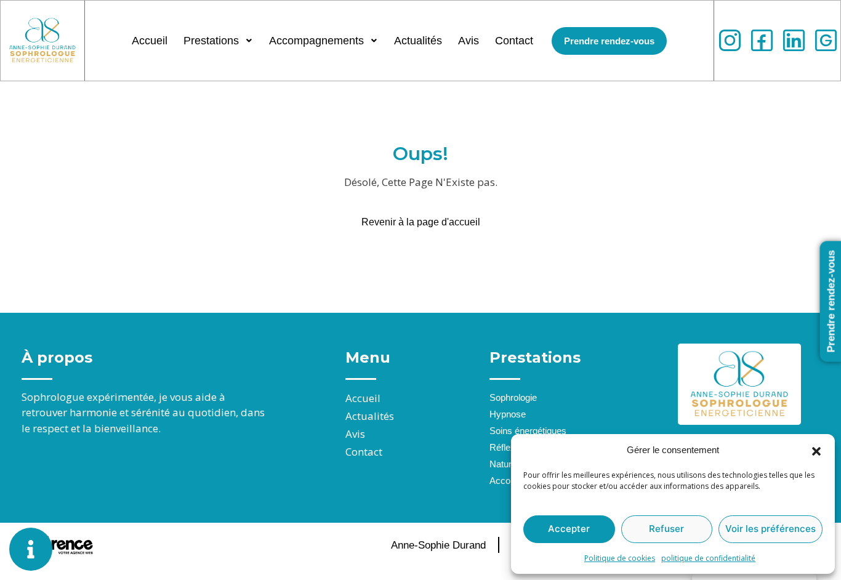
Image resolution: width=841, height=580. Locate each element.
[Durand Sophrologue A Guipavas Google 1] (825, 40)
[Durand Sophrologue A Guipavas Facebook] (761, 40)
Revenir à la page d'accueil (420, 222)
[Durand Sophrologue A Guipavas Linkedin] (793, 40)
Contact (514, 40)
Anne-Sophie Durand (438, 545)
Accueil (149, 40)
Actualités (418, 40)
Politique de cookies (619, 558)
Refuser (666, 528)
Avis (468, 40)
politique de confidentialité (708, 558)
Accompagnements (316, 40)
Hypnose (507, 414)
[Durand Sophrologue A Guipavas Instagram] (729, 40)
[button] (816, 450)
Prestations (211, 40)
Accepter (569, 528)
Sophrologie (513, 397)
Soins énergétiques (527, 430)
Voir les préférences (770, 528)
